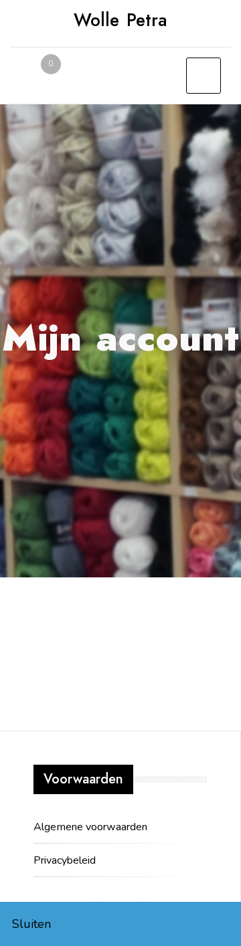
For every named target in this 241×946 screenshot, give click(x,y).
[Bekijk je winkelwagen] (40, 78)
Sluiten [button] (31, 924)
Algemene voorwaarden (90, 827)
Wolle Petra (120, 20)
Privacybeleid (64, 860)
